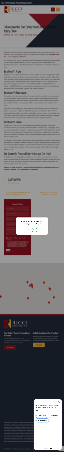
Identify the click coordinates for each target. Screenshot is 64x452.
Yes (34, 230)
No (29, 230)
